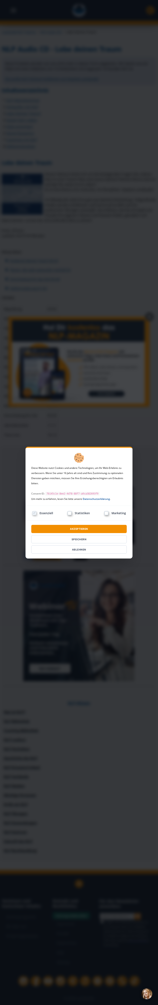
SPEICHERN (79, 539)
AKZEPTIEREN (79, 528)
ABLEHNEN (79, 549)
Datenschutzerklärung (96, 499)
